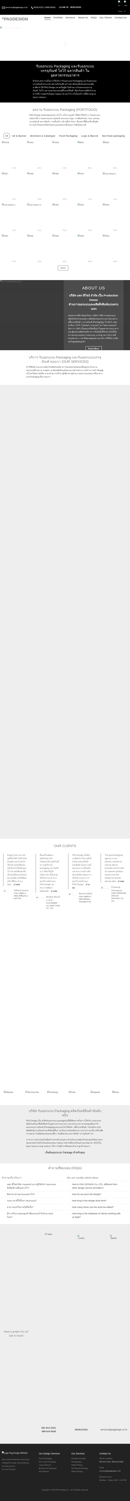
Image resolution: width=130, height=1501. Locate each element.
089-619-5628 (117, 1462)
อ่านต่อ (17, 884)
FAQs (94, 17)
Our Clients (106, 17)
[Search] (126, 23)
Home (47, 17)
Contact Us (121, 17)
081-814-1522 (105, 1462)
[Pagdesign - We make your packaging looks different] (19, 20)
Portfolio (58, 17)
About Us (83, 17)
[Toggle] (4, 1184)
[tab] (6, 136)
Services (70, 17)
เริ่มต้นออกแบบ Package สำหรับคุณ (65, 1152)
